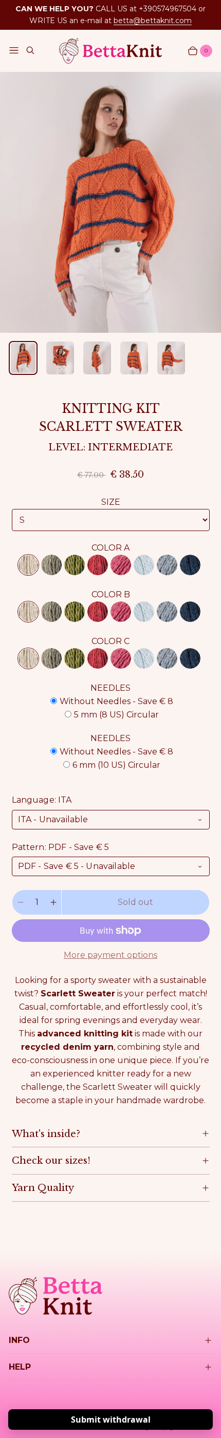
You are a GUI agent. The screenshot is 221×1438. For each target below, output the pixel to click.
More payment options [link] (110, 955)
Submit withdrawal (111, 1419)
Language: (42, 800)
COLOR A (110, 548)
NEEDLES (110, 688)
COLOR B (110, 594)
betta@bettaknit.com (153, 20)
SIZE (110, 502)
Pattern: (60, 847)
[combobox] (111, 819)
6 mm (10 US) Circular (116, 765)
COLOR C (110, 641)
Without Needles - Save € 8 (116, 701)
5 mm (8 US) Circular (116, 715)
